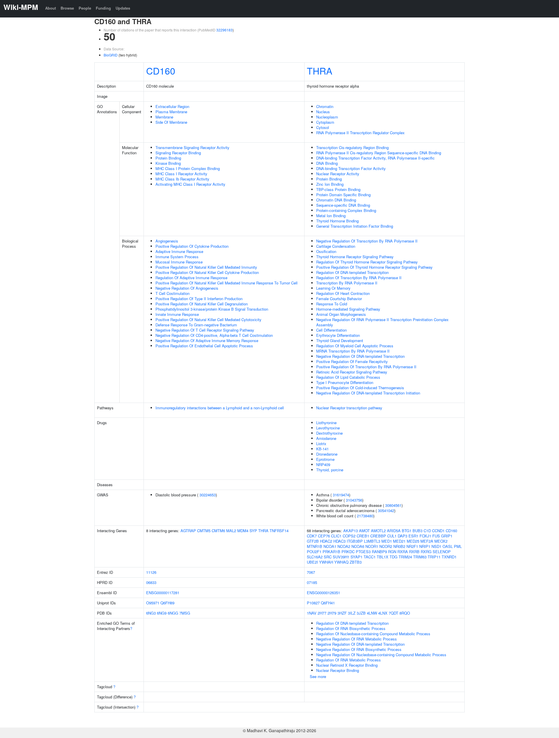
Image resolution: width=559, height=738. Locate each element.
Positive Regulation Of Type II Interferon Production (199, 298)
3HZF (342, 613)
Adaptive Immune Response (179, 251)
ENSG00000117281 (162, 592)
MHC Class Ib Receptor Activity (182, 179)
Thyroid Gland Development (339, 340)
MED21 (399, 541)
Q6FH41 (328, 603)
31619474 (341, 495)
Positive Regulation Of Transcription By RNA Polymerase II (366, 366)
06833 (151, 582)
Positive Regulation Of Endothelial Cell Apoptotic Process (204, 345)
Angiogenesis (166, 241)
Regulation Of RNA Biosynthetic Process (350, 628)
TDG (393, 557)
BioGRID (111, 54)
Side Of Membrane (171, 122)
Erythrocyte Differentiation (338, 335)
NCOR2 (385, 546)
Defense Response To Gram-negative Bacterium (196, 325)
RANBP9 (379, 551)
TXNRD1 (449, 557)
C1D (427, 530)
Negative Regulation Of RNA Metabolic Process (356, 639)
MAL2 (231, 530)
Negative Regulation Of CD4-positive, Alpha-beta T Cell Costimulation (214, 335)
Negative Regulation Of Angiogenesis (186, 288)
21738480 (365, 515)
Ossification (326, 251)
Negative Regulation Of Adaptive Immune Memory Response (206, 340)
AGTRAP (188, 530)
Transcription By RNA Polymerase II (346, 283)
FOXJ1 (425, 536)
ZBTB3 (356, 562)
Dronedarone (326, 454)
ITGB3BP (355, 541)
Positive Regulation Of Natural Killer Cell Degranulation (201, 304)
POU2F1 (314, 551)
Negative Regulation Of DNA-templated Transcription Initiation (368, 393)
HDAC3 (339, 541)
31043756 (354, 500)
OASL (448, 546)
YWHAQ (341, 562)
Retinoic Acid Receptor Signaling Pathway (351, 372)
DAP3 (402, 536)
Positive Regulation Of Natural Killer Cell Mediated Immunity (206, 267)
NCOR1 (371, 546)
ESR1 (413, 536)
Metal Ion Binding (331, 215)
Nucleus (323, 111)
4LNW (372, 613)
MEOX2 (440, 541)
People (85, 8)
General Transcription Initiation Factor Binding (354, 226)
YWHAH (326, 562)
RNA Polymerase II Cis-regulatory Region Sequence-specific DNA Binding (378, 152)
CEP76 (324, 536)
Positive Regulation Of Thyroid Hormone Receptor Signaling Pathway (374, 267)
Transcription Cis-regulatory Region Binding (352, 147)
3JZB (361, 613)
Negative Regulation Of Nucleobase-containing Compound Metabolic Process (381, 654)
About (50, 8)
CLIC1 (336, 536)
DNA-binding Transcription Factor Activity (351, 168)
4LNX (383, 613)
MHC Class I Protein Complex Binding (187, 168)
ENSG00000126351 (323, 592)
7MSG (184, 613)
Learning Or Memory (333, 288)
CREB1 (363, 536)
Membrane (164, 117)
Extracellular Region (172, 106)
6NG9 (162, 613)
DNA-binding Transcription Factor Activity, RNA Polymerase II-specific (375, 158)
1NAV (311, 613)
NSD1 (436, 546)
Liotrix (321, 443)
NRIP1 (424, 546)
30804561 (393, 505)
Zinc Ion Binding (330, 184)
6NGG (173, 613)
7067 (311, 572)
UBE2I (312, 562)
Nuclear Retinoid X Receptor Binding (347, 665)
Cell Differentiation (331, 330)
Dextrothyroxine (329, 433)
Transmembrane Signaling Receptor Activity (192, 147)
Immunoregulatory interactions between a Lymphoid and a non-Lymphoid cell (219, 407)
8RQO (404, 613)
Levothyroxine (328, 428)
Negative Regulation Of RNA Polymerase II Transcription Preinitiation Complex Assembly (382, 322)
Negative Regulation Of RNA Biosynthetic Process (358, 649)
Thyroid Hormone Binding (337, 221)
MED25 (413, 541)
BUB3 (417, 530)
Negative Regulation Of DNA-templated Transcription (360, 356)
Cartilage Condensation (335, 246)
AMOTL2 (378, 530)
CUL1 (392, 536)
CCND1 (438, 530)
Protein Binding (168, 158)
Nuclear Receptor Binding (337, 670)
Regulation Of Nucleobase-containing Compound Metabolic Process (373, 633)
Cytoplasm (325, 122)
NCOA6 (357, 546)
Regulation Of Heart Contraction (343, 293)
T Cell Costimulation (172, 293)
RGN (392, 551)
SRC (328, 557)
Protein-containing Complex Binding (346, 210)
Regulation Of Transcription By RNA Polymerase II (358, 277)
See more (318, 676)
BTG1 (406, 530)
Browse (67, 8)
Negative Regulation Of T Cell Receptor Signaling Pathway (204, 330)
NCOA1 (329, 546)
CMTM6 (218, 530)
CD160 (160, 70)
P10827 (313, 603)
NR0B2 (399, 546)
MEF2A (426, 541)
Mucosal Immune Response (179, 262)
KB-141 (322, 449)
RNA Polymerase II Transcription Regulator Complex (360, 132)
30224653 (207, 495)
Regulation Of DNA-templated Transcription (352, 272)
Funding (103, 8)
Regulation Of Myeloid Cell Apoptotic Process (354, 345)
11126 (151, 572)
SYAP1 (356, 557)
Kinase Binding (168, 163)
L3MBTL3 (372, 541)
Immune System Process (177, 256)
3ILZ (351, 613)
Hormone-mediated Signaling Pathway (348, 309)
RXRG (426, 551)
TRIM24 (405, 557)
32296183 (224, 29)
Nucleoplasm (327, 117)
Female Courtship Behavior (339, 298)
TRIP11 (434, 557)
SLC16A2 (315, 557)
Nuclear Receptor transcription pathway (349, 407)
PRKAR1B (331, 551)
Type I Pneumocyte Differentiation (344, 382)
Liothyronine (326, 422)
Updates (123, 8)
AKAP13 (350, 530)
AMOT (364, 530)
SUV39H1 (341, 557)
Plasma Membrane (171, 111)
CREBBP (378, 536)
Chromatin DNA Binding (336, 200)
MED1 (386, 541)
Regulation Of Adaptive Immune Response (191, 277)
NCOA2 (343, 546)
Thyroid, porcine (329, 469)
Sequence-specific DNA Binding (343, 205)
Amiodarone (326, 438)
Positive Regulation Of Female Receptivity (352, 361)
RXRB (414, 551)
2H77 (322, 613)
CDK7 (312, 536)
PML (458, 546)
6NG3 (151, 613)
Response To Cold (331, 304)
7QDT (393, 613)
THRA (319, 70)
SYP (253, 530)
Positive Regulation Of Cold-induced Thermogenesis (360, 387)
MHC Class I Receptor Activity (181, 173)
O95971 (152, 603)
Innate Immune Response (177, 314)
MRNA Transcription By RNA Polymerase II (353, 351)
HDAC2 (326, 541)
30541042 (386, 510)
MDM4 (242, 530)
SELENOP (442, 551)
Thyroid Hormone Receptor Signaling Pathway (355, 256)
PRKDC (348, 551)
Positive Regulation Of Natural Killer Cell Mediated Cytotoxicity (208, 319)
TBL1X (382, 557)
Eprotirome (325, 459)
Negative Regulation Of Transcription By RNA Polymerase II (367, 241)
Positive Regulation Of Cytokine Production (192, 246)
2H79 (332, 613)
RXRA (402, 551)
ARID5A (394, 530)
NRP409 (323, 464)
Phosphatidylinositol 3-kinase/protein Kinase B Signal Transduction (211, 309)
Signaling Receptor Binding (178, 152)
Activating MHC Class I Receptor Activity (190, 184)
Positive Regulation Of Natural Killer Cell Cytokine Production (207, 272)
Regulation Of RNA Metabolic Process (348, 660)
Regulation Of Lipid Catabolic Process (348, 377)
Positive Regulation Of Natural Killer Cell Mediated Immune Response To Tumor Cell (226, 283)
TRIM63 (420, 557)
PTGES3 (363, 551)
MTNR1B (314, 546)
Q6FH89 (167, 603)
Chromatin (324, 106)
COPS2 (349, 536)
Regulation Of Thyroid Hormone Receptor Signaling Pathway (367, 262)
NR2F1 (412, 546)
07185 (312, 582)
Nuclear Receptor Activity (337, 173)
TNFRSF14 (279, 530)
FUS (436, 536)
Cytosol (322, 127)
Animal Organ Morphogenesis (341, 314)
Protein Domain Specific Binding (343, 194)
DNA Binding (327, 163)
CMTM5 (203, 530)
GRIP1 (446, 536)
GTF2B (313, 541)
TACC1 (370, 557)
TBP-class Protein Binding (338, 189)
